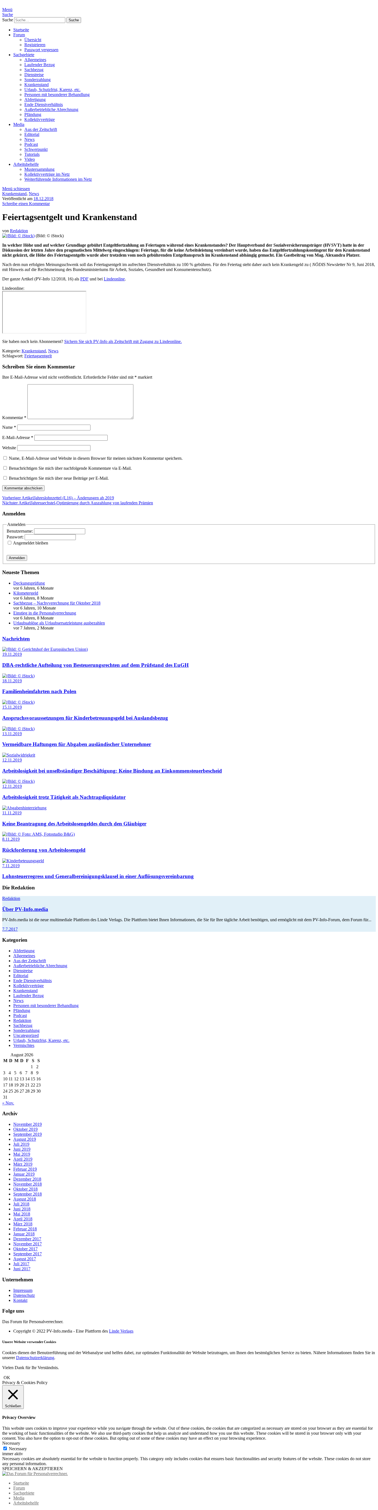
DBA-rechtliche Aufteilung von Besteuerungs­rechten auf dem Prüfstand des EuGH (95, 665)
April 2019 (22, 1159)
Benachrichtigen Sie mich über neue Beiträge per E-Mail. (59, 478)
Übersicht (32, 39)
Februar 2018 (25, 1229)
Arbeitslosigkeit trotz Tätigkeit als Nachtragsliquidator (64, 797)
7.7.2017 (10, 929)
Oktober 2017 (25, 1248)
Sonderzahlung (37, 79)
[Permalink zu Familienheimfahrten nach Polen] (18, 675)
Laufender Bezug (39, 64)
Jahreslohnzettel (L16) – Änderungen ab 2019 (58, 497)
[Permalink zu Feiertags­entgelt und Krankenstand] (18, 235)
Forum (19, 34)
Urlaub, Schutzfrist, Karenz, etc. (52, 89)
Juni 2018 (21, 1209)
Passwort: (16, 537)
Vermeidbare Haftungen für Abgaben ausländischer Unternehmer (76, 744)
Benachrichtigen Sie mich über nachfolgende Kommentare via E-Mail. (70, 468)
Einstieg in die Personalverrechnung (44, 613)
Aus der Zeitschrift (40, 129)
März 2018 (22, 1224)
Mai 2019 (21, 1154)
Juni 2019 (21, 1149)
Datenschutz (24, 1295)
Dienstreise (34, 74)
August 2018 (24, 1199)
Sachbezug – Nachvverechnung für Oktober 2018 (56, 603)
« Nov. (8, 1103)
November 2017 (27, 1243)
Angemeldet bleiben (30, 543)
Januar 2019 (24, 1174)
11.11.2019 (12, 813)
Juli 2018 (21, 1204)
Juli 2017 (21, 1263)
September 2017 (27, 1253)
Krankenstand (36, 84)
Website (9, 447)
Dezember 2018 (27, 1179)
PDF (84, 279)
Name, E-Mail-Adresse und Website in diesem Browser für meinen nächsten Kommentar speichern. (96, 458)
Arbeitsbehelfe (26, 164)
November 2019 (27, 1124)
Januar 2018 (24, 1234)
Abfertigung (35, 99)
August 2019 (24, 1139)
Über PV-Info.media (25, 909)
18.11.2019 (12, 680)
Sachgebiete (23, 54)
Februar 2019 (25, 1169)
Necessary (18, 1448)
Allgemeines (35, 59)
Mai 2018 (21, 1214)
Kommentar (14, 417)
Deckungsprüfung (29, 583)
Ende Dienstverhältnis (43, 104)
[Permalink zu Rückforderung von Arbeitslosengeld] (38, 834)
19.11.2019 (12, 654)
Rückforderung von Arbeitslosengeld (44, 850)
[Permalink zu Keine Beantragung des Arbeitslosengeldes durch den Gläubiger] (24, 808)
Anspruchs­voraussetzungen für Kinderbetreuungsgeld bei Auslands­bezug (85, 718)
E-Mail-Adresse (17, 437)
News (29, 139)
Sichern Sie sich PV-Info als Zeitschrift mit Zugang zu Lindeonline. (123, 341)
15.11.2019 (12, 707)
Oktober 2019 (25, 1129)
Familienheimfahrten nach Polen (39, 691)
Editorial (31, 134)
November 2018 (27, 1184)
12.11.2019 (12, 760)
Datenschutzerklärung (35, 1357)
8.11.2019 (11, 839)
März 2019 (22, 1164)
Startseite (21, 29)
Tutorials (32, 154)
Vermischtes (23, 1045)
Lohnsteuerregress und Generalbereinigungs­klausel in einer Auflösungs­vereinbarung (98, 876)
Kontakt (20, 1300)
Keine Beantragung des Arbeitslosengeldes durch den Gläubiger (74, 824)
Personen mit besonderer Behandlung (57, 94)
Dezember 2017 (27, 1239)
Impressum (22, 1290)
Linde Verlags (121, 1331)
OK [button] (7, 1377)
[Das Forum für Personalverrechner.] (35, 1473)
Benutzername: (20, 531)
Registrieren (34, 44)
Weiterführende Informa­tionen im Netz (58, 179)
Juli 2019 (21, 1144)
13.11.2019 (12, 733)
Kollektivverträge (39, 119)
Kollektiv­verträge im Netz (47, 174)
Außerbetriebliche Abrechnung (51, 109)
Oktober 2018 (25, 1189)
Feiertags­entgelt (38, 355)
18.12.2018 (43, 198)
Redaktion (19, 230)
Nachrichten (16, 639)
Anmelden (17, 558)
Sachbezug (33, 69)
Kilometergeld (25, 593)
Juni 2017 (21, 1268)
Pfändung (32, 114)
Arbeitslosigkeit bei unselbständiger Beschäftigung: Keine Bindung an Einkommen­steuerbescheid (112, 771)
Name (9, 427)
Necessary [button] (11, 1443)
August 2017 (24, 1258)
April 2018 (22, 1219)
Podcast (31, 144)
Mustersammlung (39, 169)
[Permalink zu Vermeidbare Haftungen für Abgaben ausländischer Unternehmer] (18, 728)
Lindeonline (114, 279)
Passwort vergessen (41, 49)
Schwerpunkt (36, 149)
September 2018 (27, 1194)
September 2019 (27, 1134)
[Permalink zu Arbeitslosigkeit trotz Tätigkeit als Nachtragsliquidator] (18, 781)
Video (29, 159)
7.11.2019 (11, 865)
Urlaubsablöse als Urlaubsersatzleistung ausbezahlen (59, 623)
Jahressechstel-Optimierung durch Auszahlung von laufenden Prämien (77, 502)
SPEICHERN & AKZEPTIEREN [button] (32, 1468)
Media (18, 124)
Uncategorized (26, 1035)
